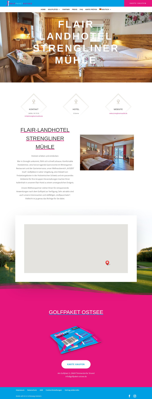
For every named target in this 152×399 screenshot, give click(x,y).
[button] (108, 262)
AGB (41, 390)
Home (43, 9)
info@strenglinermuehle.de (34, 116)
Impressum (20, 390)
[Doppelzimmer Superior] (107, 170)
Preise (74, 9)
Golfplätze (53, 9)
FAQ (81, 9)
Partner (66, 9)
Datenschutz (32, 390)
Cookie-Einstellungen (54, 390)
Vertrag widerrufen (72, 390)
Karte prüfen (91, 9)
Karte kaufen (138, 3)
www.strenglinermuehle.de (118, 113)
